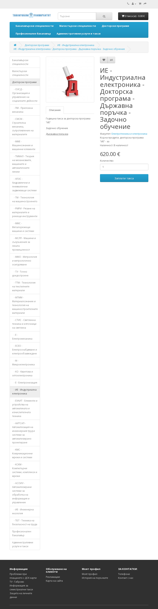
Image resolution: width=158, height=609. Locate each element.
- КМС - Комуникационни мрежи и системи (22, 453)
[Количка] (140, 3)
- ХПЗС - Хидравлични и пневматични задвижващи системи (24, 184)
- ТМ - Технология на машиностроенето (24, 199)
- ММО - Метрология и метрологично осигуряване (24, 260)
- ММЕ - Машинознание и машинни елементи (23, 145)
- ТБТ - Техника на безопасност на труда (24, 522)
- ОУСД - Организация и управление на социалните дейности (24, 95)
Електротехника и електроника (129, 133)
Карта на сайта (54, 580)
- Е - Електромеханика (22, 336)
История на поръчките (95, 578)
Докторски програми (37, 45)
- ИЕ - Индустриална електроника (24, 391)
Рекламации (53, 577)
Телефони (124, 574)
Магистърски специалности (20, 73)
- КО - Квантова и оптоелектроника (22, 373)
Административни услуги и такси (22, 544)
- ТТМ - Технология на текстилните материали (23, 286)
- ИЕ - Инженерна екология (23, 511)
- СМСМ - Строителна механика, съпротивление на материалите (23, 126)
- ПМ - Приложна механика (22, 109)
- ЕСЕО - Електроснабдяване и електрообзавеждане (24, 349)
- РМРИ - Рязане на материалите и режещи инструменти (24, 212)
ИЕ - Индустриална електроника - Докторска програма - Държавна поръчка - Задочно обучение (69, 49)
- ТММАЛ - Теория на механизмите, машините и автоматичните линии (23, 164)
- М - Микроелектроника (23, 362)
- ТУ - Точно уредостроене (20, 273)
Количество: (107, 160)
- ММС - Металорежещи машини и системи (23, 227)
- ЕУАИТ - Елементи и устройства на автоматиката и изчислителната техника (24, 408)
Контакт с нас (125, 578)
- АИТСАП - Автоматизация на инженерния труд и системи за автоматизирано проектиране (23, 433)
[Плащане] (145, 3)
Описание (55, 110)
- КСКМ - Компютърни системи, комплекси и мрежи (24, 470)
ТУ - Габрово (17, 581)
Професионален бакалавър (21, 533)
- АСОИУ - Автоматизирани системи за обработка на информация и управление (22, 492)
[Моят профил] (134, 3)
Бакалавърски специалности (20, 62)
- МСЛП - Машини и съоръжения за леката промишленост (24, 244)
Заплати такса (124, 178)
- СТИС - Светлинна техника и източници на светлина (24, 323)
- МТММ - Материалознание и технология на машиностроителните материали (25, 305)
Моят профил (89, 574)
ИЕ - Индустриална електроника (75, 45)
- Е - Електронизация (24, 382)
